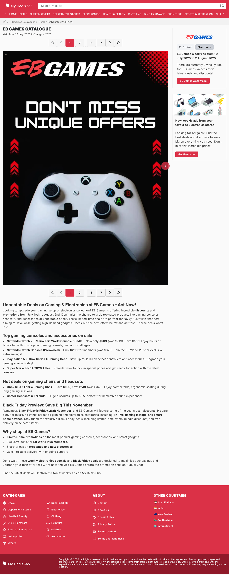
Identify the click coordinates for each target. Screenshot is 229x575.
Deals (23, 14)
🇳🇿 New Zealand (164, 514)
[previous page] (61, 43)
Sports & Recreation (198, 14)
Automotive (58, 536)
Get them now (186, 154)
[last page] (118, 43)
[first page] (53, 43)
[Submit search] (223, 6)
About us (103, 509)
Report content (107, 531)
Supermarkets (40, 14)
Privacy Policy (106, 524)
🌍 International (163, 526)
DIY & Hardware (154, 14)
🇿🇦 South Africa (163, 520)
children (56, 529)
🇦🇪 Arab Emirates (164, 502)
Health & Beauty (114, 14)
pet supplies (15, 536)
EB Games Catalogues (22, 21)
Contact (102, 502)
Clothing (134, 14)
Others (12, 542)
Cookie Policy (106, 517)
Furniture (175, 14)
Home (13, 14)
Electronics (91, 14)
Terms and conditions (111, 538)
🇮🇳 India (159, 508)
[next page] (110, 43)
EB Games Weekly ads (193, 80)
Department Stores (66, 14)
